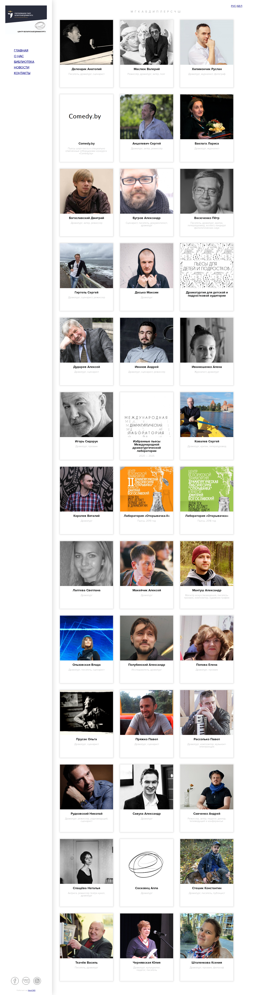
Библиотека (24, 62)
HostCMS (31, 990)
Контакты (22, 73)
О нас (19, 56)
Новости (21, 67)
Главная (21, 50)
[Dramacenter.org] (26, 20)
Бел (239, 6)
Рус (233, 6)
